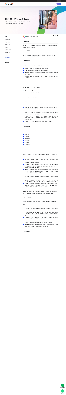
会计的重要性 (7, 42)
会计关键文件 (7, 52)
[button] (62, 385)
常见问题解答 (7, 57)
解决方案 (49, 3)
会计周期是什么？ (8, 49)
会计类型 (6, 47)
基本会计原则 (7, 44)
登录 (54, 4)
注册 (58, 4)
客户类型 (42, 3)
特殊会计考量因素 (8, 55)
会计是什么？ (7, 39)
